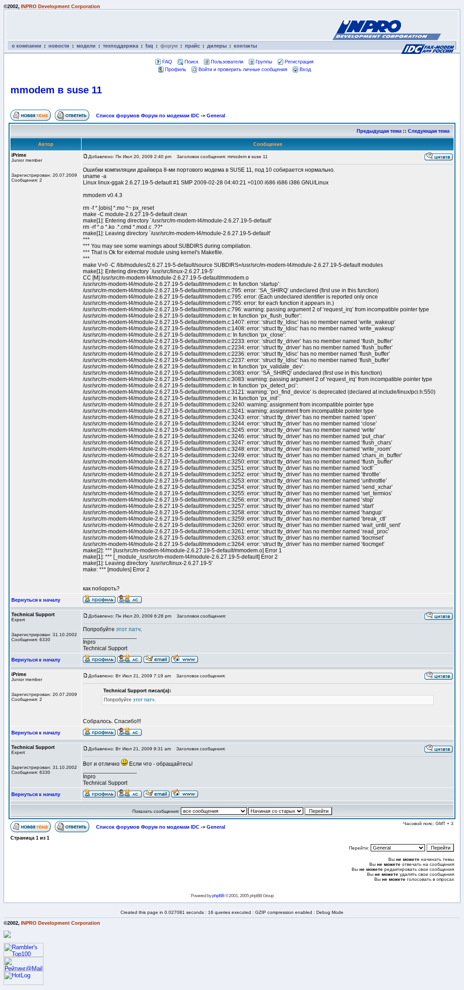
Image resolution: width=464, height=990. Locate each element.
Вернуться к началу (35, 600)
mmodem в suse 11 (56, 90)
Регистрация (299, 61)
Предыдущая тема (379, 131)
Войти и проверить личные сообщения (242, 69)
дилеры (217, 45)
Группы (264, 61)
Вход (305, 69)
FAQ (167, 61)
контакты (245, 45)
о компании (26, 45)
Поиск (191, 61)
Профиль (175, 69)
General (216, 115)
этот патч (128, 629)
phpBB (218, 895)
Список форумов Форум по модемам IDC (147, 115)
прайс (192, 45)
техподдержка (120, 45)
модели (86, 45)
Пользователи (227, 61)
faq (149, 45)
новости (58, 45)
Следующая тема (429, 131)
